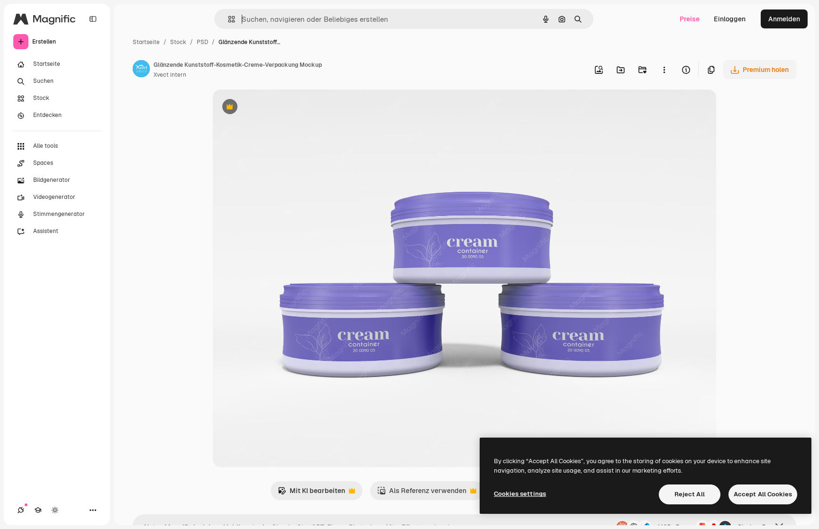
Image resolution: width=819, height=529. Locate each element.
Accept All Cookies (763, 494)
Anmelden (784, 19)
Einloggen (730, 19)
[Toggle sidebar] (92, 19)
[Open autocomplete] (228, 19)
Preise (690, 19)
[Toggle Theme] (55, 510)
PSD (202, 42)
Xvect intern (170, 75)
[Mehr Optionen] (664, 69)
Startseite (146, 42)
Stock (178, 42)
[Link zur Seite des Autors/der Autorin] (141, 70)
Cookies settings (520, 494)
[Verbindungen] (20, 510)
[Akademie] (38, 510)
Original (273, 107)
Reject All (689, 494)
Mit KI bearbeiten (311, 493)
